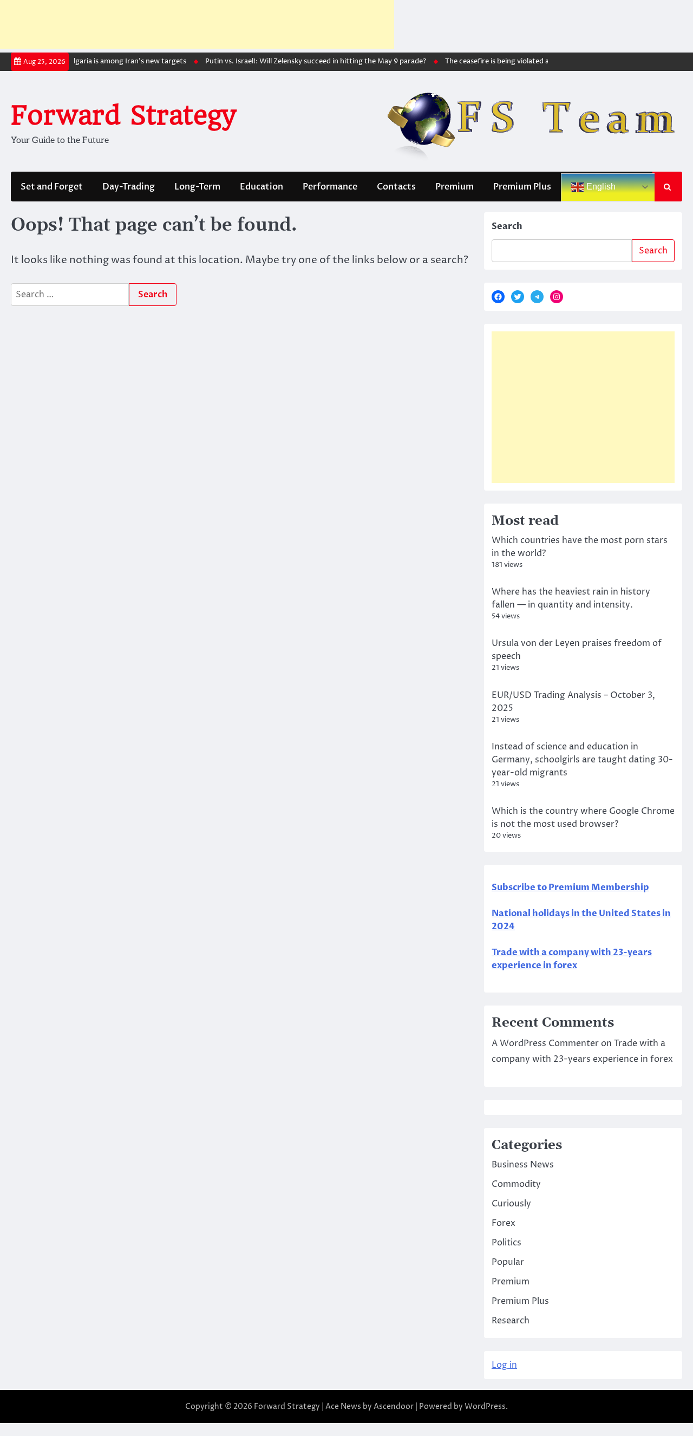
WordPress (485, 1406)
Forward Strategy (123, 115)
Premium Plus (522, 187)
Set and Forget (52, 187)
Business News (523, 1165)
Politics (506, 1243)
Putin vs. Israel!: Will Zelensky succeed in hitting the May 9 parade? (305, 61)
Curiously (511, 1204)
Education (261, 187)
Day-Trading (128, 187)
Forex (503, 1223)
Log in (504, 1365)
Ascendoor (394, 1406)
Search (507, 226)
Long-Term (197, 187)
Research (510, 1321)
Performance (330, 187)
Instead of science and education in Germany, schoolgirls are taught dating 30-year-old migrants (582, 760)
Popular (508, 1262)
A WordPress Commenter (545, 1043)
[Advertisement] (197, 24)
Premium (454, 187)
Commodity (516, 1184)
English (600, 186)
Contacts (396, 187)
